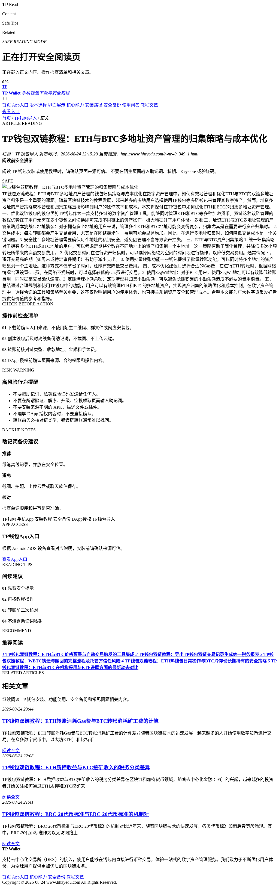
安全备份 (112, 105)
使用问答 (131, 105)
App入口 (20, 105)
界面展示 (56, 105)
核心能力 (75, 105)
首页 (6, 105)
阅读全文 (11, 750)
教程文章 (149, 105)
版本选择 (38, 105)
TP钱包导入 (25, 118)
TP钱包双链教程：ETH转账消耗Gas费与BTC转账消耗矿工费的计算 (80, 721)
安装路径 (93, 105)
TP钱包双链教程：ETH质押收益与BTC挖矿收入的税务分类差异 (76, 767)
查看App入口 (14, 559)
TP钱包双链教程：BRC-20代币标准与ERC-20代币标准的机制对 (75, 814)
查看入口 (11, 111)
